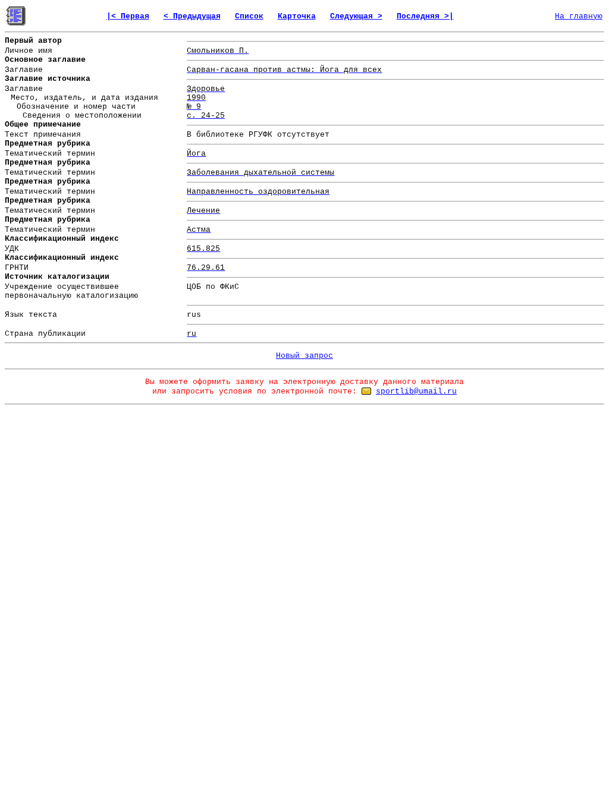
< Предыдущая (192, 16)
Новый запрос (304, 355)
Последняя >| (425, 16)
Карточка (297, 16)
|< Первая (127, 16)
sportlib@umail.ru (416, 391)
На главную (578, 16)
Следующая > (356, 16)
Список (249, 16)
